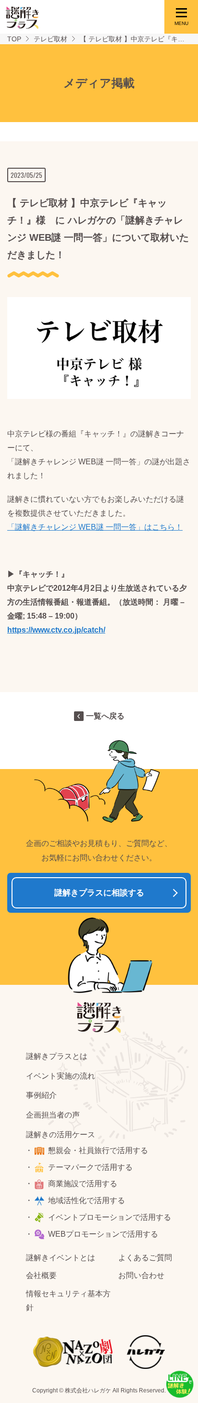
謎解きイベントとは (60, 1258)
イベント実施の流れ (60, 1076)
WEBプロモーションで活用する (103, 1234)
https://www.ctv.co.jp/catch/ (56, 630)
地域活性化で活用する (86, 1200)
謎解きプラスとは (56, 1056)
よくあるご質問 (145, 1258)
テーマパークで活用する (90, 1167)
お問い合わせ (141, 1275)
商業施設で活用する (82, 1184)
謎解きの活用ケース (60, 1134)
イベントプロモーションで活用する (109, 1217)
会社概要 (41, 1275)
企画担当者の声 (53, 1115)
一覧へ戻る (105, 716)
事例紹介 (41, 1095)
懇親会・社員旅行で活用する (98, 1150)
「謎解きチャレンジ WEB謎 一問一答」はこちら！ (95, 527)
